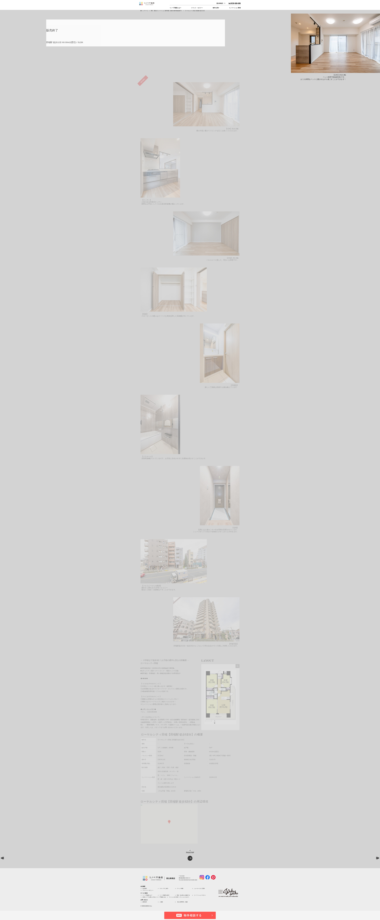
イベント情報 (180, 888)
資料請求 (144, 901)
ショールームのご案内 (199, 888)
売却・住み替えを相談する (183, 895)
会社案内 (144, 888)
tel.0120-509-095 (234, 3)
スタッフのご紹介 (164, 888)
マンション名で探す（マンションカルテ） (179, 897)
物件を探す (216, 8)
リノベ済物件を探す (164, 895)
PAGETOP (190, 853)
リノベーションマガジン (200, 895)
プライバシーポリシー (147, 890)
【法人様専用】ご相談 (182, 901)
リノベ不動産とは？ (175, 8)
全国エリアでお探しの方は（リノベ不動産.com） (154, 897)
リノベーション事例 (235, 8)
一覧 (190, 858)
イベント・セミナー (197, 8)
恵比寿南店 (220, 3)
